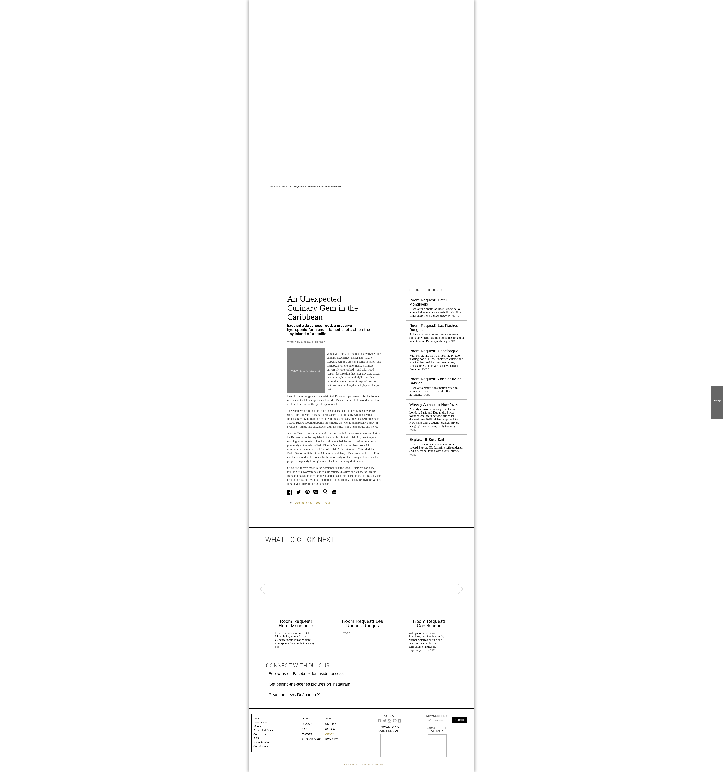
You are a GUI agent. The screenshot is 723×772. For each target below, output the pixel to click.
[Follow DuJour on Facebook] (379, 721)
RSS (256, 738)
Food (317, 502)
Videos (257, 726)
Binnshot (331, 739)
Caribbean (343, 418)
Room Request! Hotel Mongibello (296, 623)
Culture (331, 723)
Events (307, 734)
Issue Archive (261, 742)
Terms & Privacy (263, 730)
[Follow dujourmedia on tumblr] (400, 721)
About (256, 718)
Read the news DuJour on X (294, 694)
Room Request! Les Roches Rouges (362, 623)
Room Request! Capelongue (433, 351)
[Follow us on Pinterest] (394, 721)
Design (330, 729)
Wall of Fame (311, 739)
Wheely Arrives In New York (433, 404)
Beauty (307, 723)
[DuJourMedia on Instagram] (389, 721)
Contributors (260, 746)
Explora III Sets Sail (426, 439)
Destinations (303, 502)
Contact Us (260, 734)
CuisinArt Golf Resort (329, 396)
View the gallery (306, 370)
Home (274, 186)
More (455, 316)
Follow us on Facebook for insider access (306, 673)
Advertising (260, 722)
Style (329, 718)
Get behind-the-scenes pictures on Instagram (309, 684)
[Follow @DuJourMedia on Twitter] (385, 721)
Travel (327, 502)
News (306, 718)
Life (283, 186)
